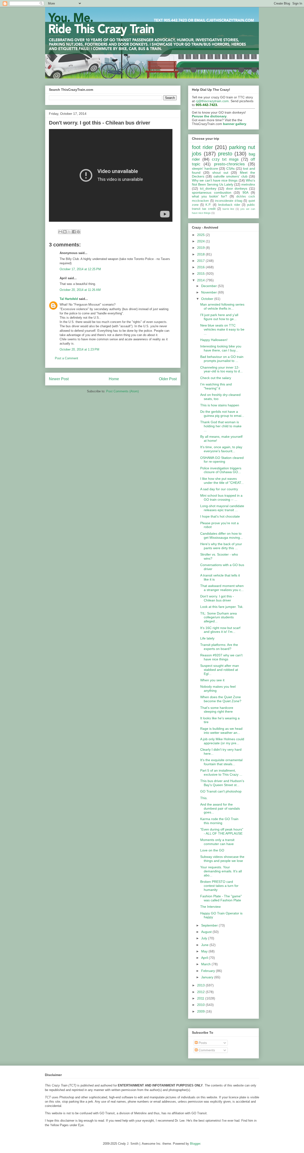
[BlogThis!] (64, 231)
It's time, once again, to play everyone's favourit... (221, 449)
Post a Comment (66, 358)
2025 (201, 235)
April (205, 958)
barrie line (228, 208)
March (206, 964)
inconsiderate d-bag (228, 200)
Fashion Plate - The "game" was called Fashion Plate (221, 898)
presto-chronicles (229, 164)
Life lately (207, 638)
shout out (220, 172)
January (207, 977)
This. (204, 798)
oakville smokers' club (230, 176)
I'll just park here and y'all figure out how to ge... (219, 317)
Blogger (195, 1143)
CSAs (230, 168)
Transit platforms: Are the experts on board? (219, 647)
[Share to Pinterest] (78, 231)
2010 (201, 1005)
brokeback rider (229, 205)
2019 (201, 248)
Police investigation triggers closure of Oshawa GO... (220, 470)
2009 (201, 1011)
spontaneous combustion (211, 192)
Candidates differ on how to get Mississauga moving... (221, 535)
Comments (206, 1050)
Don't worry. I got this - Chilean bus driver (217, 598)
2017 (201, 261)
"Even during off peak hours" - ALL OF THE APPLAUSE (221, 831)
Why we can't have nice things (215, 180)
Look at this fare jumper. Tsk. (221, 607)
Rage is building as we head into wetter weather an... (221, 731)
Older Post (168, 379)
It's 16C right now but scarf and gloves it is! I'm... (220, 630)
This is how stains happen (219, 405)
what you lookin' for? (209, 196)
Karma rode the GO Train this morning (219, 821)
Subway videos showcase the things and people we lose (222, 859)
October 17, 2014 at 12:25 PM (80, 269)
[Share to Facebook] (73, 231)
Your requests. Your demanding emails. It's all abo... (221, 871)
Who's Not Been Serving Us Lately (223, 182)
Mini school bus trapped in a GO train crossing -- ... (221, 497)
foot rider (202, 147)
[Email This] (60, 231)
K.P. (208, 205)
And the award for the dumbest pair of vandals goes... (220, 808)
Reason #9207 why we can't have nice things (221, 657)
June (205, 945)
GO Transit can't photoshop (221, 791)
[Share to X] (69, 231)
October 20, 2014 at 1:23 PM (79, 349)
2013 (201, 985)
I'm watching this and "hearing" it (216, 386)
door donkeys (236, 188)
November (209, 292)
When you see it (212, 680)
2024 (201, 241)
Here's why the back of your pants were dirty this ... (221, 546)
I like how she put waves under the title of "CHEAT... (222, 481)
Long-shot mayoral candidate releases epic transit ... (222, 508)
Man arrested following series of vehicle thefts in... (222, 306)
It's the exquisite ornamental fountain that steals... (221, 762)
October (207, 299)
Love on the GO (212, 850)
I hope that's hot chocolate (220, 516)
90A (245, 192)
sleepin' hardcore (205, 168)
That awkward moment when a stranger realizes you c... (222, 588)
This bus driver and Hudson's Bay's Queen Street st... (222, 783)
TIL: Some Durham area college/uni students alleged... (218, 617)
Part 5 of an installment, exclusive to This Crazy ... (221, 772)
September (210, 925)
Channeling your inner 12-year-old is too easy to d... (221, 369)
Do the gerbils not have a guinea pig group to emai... (222, 414)
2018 (201, 254)
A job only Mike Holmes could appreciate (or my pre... (222, 741)
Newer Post (59, 379)
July (204, 938)
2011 (201, 998)
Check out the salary (215, 378)
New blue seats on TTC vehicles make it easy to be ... (222, 329)
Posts (202, 1043)
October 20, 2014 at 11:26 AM (80, 290)
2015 (201, 273)
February (208, 971)
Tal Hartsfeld (69, 299)
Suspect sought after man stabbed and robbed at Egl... (219, 670)
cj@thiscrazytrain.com (212, 101)
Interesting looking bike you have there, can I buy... (220, 348)
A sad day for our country (219, 489)
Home (114, 379)
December (209, 286)
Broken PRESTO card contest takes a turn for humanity (219, 886)
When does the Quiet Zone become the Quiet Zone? (220, 699)
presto (225, 154)
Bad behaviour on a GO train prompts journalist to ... (221, 359)
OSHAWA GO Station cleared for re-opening (222, 460)
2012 (201, 992)
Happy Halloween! (214, 340)
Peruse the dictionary (209, 116)
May (205, 951)
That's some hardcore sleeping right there (216, 710)
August (207, 932)
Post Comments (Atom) (122, 391)
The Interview (210, 906)
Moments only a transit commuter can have (217, 842)
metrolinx (248, 184)
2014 (201, 280)
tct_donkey (208, 188)
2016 (201, 267)
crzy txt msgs (225, 159)
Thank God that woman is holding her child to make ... (221, 426)
